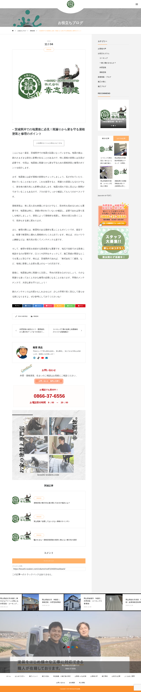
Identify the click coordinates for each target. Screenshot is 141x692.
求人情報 (82, 682)
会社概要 (72, 682)
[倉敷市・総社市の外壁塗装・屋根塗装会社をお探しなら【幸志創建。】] (70, 4)
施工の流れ (45, 676)
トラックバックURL (17, 566)
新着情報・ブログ (104, 77)
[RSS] (77, 647)
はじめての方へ (20, 676)
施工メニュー (33, 676)
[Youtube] (42, 357)
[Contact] (46, 357)
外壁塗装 (103, 67)
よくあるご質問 (129, 676)
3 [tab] (115, 125)
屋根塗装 (48, 49)
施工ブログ (102, 86)
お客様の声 (102, 49)
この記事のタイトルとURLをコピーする (49, 143)
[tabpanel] (113, 115)
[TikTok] (38, 357)
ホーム (8, 676)
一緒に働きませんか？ (108, 63)
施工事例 (105, 676)
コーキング (104, 58)
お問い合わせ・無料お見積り (49, 381)
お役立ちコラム (103, 53)
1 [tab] (111, 125)
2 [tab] (113, 125)
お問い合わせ (60, 682)
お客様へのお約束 (80, 676)
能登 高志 (25, 316)
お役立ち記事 (116, 676)
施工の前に (102, 82)
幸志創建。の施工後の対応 (62, 676)
